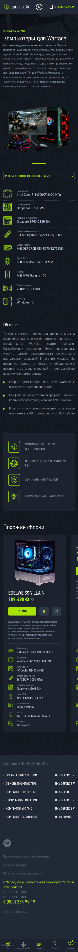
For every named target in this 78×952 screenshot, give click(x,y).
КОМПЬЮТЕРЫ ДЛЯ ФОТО (21, 817)
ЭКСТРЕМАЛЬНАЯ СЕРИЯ (21, 800)
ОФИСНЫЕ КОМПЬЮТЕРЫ (21, 784)
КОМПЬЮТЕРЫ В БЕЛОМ (21, 792)
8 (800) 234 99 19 (19, 902)
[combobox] (39, 176)
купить (22, 611)
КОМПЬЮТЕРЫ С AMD (19, 808)
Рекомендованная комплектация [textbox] (27, 176)
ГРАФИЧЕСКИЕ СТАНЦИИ (21, 775)
